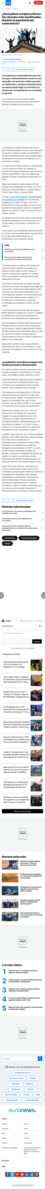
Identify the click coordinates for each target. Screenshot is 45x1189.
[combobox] (22, 1058)
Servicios (5, 1161)
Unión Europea (11, 1095)
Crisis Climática (12, 1100)
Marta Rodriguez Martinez (12, 59)
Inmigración (16, 1089)
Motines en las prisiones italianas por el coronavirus (19, 250)
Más (3, 1166)
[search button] (40, 1058)
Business (5, 1129)
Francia (26, 1095)
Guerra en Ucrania (16, 1078)
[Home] (2, 9)
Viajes (4, 1138)
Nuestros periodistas (9, 1148)
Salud (26, 1133)
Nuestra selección (14, 856)
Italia (38, 1095)
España (33, 1078)
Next (4, 1133)
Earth (26, 1129)
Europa (4, 1124)
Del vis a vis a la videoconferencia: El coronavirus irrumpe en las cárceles (18, 258)
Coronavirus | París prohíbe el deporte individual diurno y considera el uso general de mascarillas (19, 528)
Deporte (30, 1089)
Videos (4, 1143)
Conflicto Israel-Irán (23, 1073)
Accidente (16, 1084)
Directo (38, 3)
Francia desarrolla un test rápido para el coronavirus (17, 520)
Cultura (26, 1138)
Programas (28, 1143)
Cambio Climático (32, 1100)
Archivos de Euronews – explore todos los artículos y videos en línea (33, 1150)
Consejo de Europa (29, 538)
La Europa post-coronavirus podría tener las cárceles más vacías (19, 512)
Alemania (30, 1084)
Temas (4, 1119)
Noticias (8, 9)
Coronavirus (10, 538)
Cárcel (7, 543)
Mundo (16, 9)
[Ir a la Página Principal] (8, 2)
